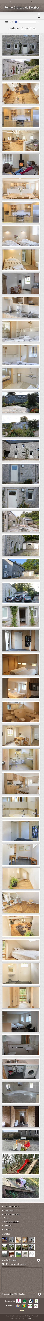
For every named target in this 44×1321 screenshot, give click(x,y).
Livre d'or (7, 1226)
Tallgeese (31, 1318)
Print (6, 22)
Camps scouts (9, 1210)
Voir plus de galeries (9, 1260)
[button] (21, 45)
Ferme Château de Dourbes (22, 7)
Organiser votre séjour (12, 1214)
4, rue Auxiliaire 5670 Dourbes (13, 1294)
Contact (11, 22)
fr (10, 2)
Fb (15, 22)
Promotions (8, 1229)
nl (32, 2)
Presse (6, 1218)
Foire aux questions (11, 1207)
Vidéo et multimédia (11, 1222)
